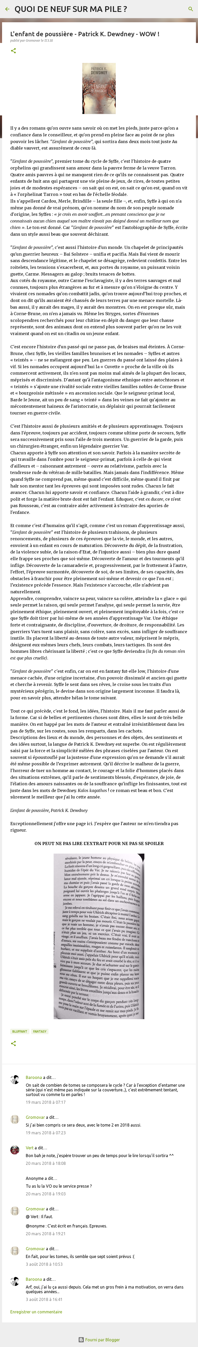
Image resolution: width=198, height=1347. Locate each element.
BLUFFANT (19, 1031)
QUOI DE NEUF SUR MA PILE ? (70, 8)
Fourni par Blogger (102, 1339)
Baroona (34, 1077)
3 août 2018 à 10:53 (44, 1264)
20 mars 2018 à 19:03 (46, 1193)
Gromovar (35, 1117)
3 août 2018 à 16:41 (44, 1299)
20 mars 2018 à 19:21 (46, 1233)
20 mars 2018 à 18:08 (46, 1163)
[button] (13, 51)
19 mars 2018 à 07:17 (46, 1102)
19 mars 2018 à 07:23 (46, 1132)
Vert (30, 1147)
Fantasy (39, 1031)
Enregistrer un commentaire (36, 1311)
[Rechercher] (191, 9)
